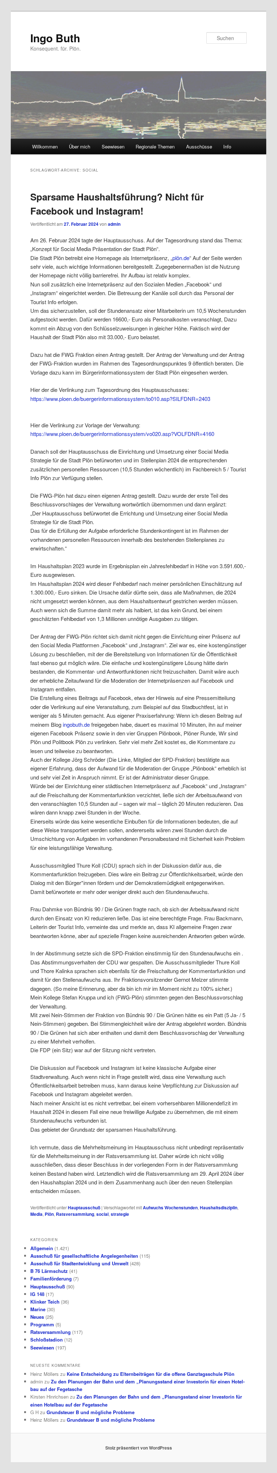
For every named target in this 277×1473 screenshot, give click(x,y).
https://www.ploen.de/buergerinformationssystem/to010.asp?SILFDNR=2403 (120, 398)
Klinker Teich (45, 1301)
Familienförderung (51, 1278)
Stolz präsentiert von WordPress (138, 1447)
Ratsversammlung (75, 1214)
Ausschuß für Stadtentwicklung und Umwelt (79, 1263)
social (102, 1214)
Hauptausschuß (84, 1207)
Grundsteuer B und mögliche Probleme (91, 1412)
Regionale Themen (155, 146)
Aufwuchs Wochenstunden (170, 1207)
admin (114, 224)
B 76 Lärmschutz (49, 1270)
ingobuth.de (76, 724)
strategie (120, 1214)
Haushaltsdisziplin (218, 1207)
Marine (37, 1309)
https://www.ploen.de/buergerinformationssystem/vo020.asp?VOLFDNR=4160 (122, 433)
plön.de (180, 258)
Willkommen (45, 146)
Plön (49, 1214)
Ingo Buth (55, 38)
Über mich (79, 146)
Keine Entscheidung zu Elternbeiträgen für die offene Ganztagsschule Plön (150, 1373)
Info (227, 146)
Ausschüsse (199, 146)
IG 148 (37, 1294)
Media (36, 1214)
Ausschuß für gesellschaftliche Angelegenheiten (84, 1255)
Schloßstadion (46, 1339)
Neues (37, 1316)
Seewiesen (113, 146)
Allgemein (41, 1248)
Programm (42, 1324)
